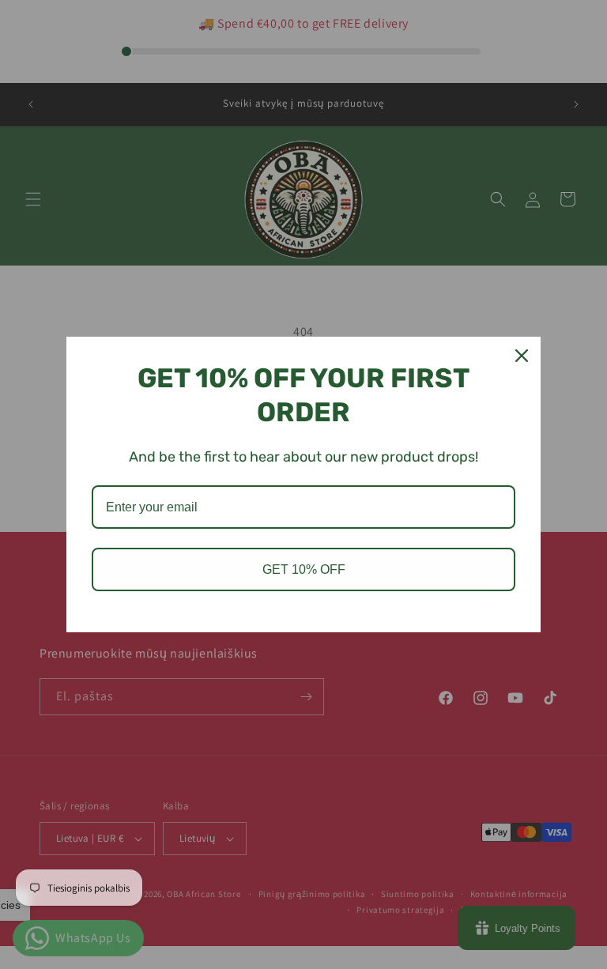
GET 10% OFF (303, 569)
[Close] (522, 356)
